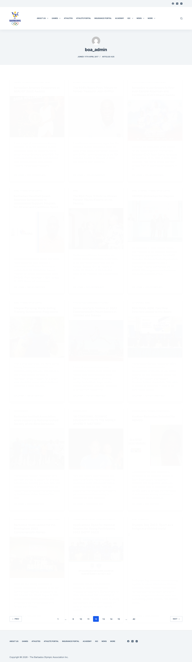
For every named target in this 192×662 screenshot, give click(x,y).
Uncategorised (21, 411)
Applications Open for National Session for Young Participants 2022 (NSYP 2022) (94, 528)
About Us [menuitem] (41, 18)
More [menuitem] (150, 18)
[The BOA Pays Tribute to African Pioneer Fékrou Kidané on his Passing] (96, 228)
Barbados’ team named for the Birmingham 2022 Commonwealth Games (34, 528)
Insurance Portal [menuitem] (103, 18)
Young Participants (105, 519)
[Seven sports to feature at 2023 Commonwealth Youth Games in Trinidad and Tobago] (96, 340)
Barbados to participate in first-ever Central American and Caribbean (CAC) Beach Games (153, 91)
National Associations (33, 82)
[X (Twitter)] (177, 4)
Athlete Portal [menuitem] (83, 18)
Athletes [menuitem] (68, 18)
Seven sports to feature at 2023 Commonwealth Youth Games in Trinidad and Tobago (95, 311)
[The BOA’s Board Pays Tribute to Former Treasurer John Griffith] (96, 116)
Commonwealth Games (98, 303)
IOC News (77, 411)
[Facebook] (173, 4)
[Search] (181, 18)
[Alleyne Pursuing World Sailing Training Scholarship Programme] (37, 337)
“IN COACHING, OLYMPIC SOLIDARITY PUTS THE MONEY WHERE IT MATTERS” (94, 420)
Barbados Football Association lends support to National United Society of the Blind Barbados (36, 420)
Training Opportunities (31, 191)
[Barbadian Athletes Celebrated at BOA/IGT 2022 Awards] (37, 116)
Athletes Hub (138, 82)
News (47, 82)
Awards (17, 82)
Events (149, 82)
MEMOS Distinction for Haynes (153, 196)
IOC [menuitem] (128, 18)
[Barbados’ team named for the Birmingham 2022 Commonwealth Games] (37, 557)
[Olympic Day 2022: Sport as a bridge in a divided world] (155, 553)
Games (156, 82)
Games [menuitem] (55, 18)
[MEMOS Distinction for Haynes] (155, 221)
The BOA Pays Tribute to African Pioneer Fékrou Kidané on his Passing (95, 199)
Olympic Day (143, 519)
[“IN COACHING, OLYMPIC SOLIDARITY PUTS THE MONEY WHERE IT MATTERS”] (96, 449)
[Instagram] (181, 4)
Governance (138, 303)
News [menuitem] (139, 18)
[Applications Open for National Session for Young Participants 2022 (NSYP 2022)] (96, 557)
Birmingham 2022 (22, 519)
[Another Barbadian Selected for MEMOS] (155, 445)
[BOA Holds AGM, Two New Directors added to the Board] (155, 337)
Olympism (142, 191)
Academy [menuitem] (119, 18)
